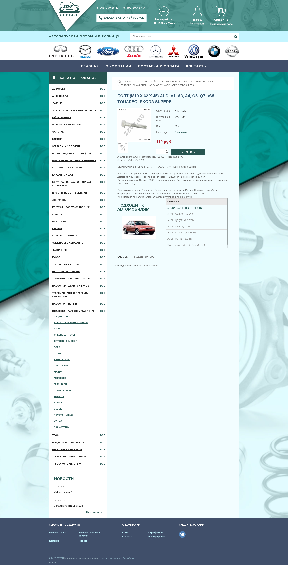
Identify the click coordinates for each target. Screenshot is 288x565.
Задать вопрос (144, 256)
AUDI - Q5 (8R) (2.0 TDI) (181, 220)
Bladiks (52, 562)
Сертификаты (155, 532)
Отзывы (123, 256)
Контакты (196, 66)
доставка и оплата (159, 66)
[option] (139, 227)
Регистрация (197, 23)
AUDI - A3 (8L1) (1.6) (179, 226)
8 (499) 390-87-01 (134, 7)
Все (102, 88)
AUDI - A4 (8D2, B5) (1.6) (181, 214)
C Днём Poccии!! (63, 492)
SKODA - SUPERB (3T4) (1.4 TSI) (185, 208)
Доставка (54, 540)
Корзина (221, 19)
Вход (197, 19)
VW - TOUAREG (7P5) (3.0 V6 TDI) (186, 245)
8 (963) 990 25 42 (107, 7)
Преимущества (156, 536)
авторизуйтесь (151, 265)
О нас (125, 532)
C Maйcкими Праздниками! (69, 505)
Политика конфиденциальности (80, 558)
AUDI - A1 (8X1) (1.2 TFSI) (182, 232)
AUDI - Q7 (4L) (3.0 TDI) (181, 238)
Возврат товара (57, 532)
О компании (118, 66)
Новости (83, 540)
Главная (90, 66)
